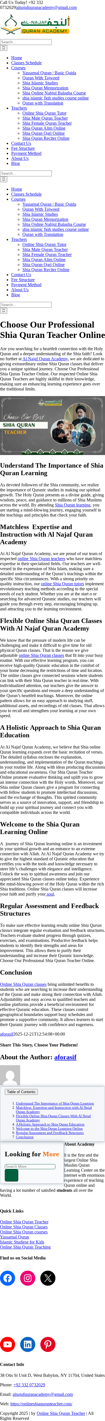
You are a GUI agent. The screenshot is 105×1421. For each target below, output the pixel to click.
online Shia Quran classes (41, 655)
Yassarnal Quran (14, 1237)
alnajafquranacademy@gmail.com (47, 7)
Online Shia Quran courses (24, 1232)
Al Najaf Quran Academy (45, 358)
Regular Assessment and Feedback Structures (50, 1133)
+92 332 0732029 (29, 1384)
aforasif (6, 1034)
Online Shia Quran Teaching (25, 1247)
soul (50, 894)
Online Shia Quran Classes (24, 1227)
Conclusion (25, 1137)
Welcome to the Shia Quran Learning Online (49, 1129)
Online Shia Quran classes (23, 984)
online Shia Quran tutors (62, 583)
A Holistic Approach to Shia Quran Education (50, 1124)
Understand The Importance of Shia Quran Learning (55, 1103)
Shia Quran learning (72, 505)
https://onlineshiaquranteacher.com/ (41, 1403)
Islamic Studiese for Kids (22, 1242)
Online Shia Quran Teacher (24, 1221)
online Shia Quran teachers (41, 558)
